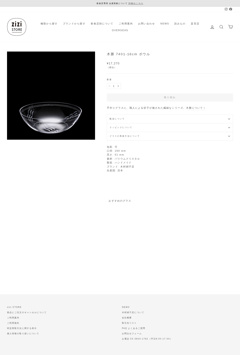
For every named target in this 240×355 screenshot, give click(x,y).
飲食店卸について (102, 23)
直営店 (195, 23)
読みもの (180, 23)
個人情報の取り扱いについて (23, 333)
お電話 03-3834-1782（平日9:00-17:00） (147, 339)
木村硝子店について (133, 312)
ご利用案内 (126, 23)
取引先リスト (129, 323)
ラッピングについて (121, 127)
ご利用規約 (13, 323)
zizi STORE (14, 307)
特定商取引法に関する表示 (22, 328)
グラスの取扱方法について (125, 136)
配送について (117, 119)
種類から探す (49, 23)
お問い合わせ (146, 23)
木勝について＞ (196, 107)
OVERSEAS (120, 30)
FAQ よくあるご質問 (133, 328)
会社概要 (127, 317)
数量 (109, 79)
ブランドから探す (74, 23)
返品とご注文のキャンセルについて (27, 312)
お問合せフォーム (132, 333)
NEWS (164, 23)
